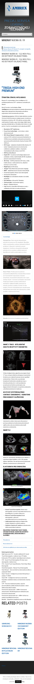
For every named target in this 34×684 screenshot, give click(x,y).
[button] (13, 233)
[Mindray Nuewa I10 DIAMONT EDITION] (25, 614)
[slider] (13, 205)
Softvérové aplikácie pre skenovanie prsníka (15, 547)
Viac (23, 681)
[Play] (6, 205)
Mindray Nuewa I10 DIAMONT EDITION (25, 626)
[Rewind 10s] (3, 205)
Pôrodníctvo (6, 540)
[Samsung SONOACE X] (9, 614)
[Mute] (20, 205)
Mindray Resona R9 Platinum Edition (9, 650)
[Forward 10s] (9, 205)
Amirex (4, 665)
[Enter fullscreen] (30, 205)
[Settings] (27, 205)
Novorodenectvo (7, 543)
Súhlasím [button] (18, 681)
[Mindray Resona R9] (25, 639)
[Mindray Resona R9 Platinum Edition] (9, 639)
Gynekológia (6, 236)
